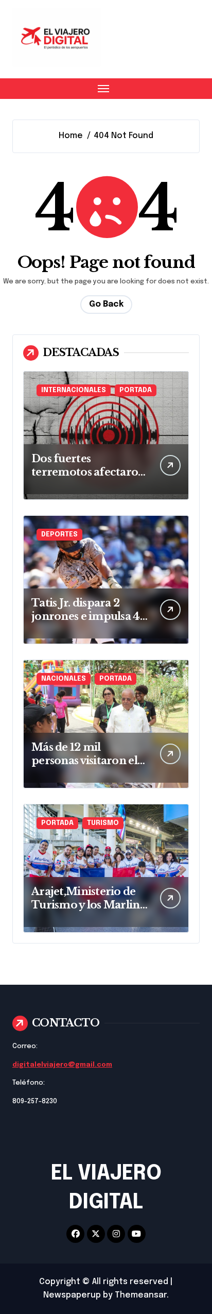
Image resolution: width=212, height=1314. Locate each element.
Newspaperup (72, 1295)
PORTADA (135, 390)
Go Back (106, 304)
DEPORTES (59, 534)
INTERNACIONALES (73, 390)
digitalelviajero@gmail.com (62, 1065)
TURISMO (103, 823)
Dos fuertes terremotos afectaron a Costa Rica (88, 472)
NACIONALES (63, 679)
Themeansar (141, 1295)
